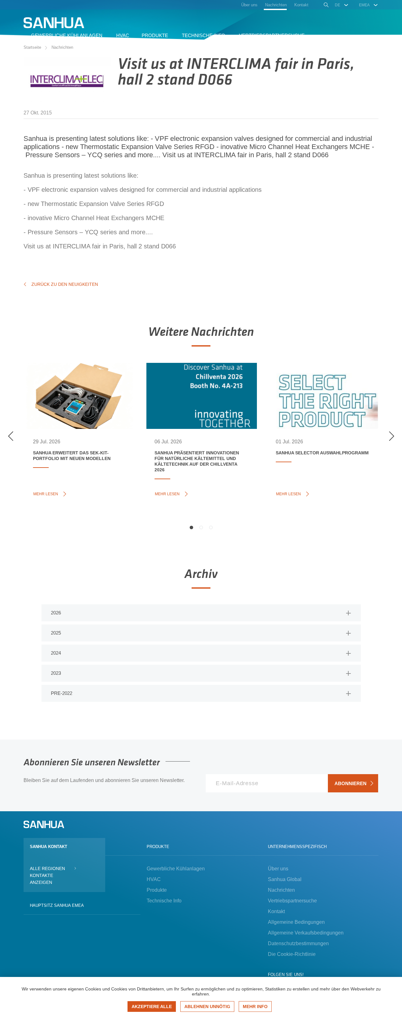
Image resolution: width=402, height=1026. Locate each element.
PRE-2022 (61, 693)
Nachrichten (62, 47)
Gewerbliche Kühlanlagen (176, 868)
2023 (56, 673)
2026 (56, 612)
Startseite (32, 47)
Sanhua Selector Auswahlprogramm (310, 382)
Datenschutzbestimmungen (298, 943)
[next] (391, 436)
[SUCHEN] (326, 6)
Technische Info (164, 900)
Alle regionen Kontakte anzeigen (47, 875)
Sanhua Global (285, 879)
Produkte (157, 890)
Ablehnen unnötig (207, 1006)
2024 (56, 653)
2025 (56, 632)
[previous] (11, 436)
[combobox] (342, 5)
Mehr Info (255, 1006)
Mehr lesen (47, 493)
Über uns (278, 868)
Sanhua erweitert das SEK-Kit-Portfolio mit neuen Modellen (72, 385)
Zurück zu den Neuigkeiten (64, 284)
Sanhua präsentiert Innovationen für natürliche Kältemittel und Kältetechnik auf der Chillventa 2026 (199, 392)
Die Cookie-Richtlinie (292, 954)
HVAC (154, 879)
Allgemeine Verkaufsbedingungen (306, 932)
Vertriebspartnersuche (292, 900)
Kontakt (276, 911)
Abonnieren (350, 783)
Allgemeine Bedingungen (296, 922)
